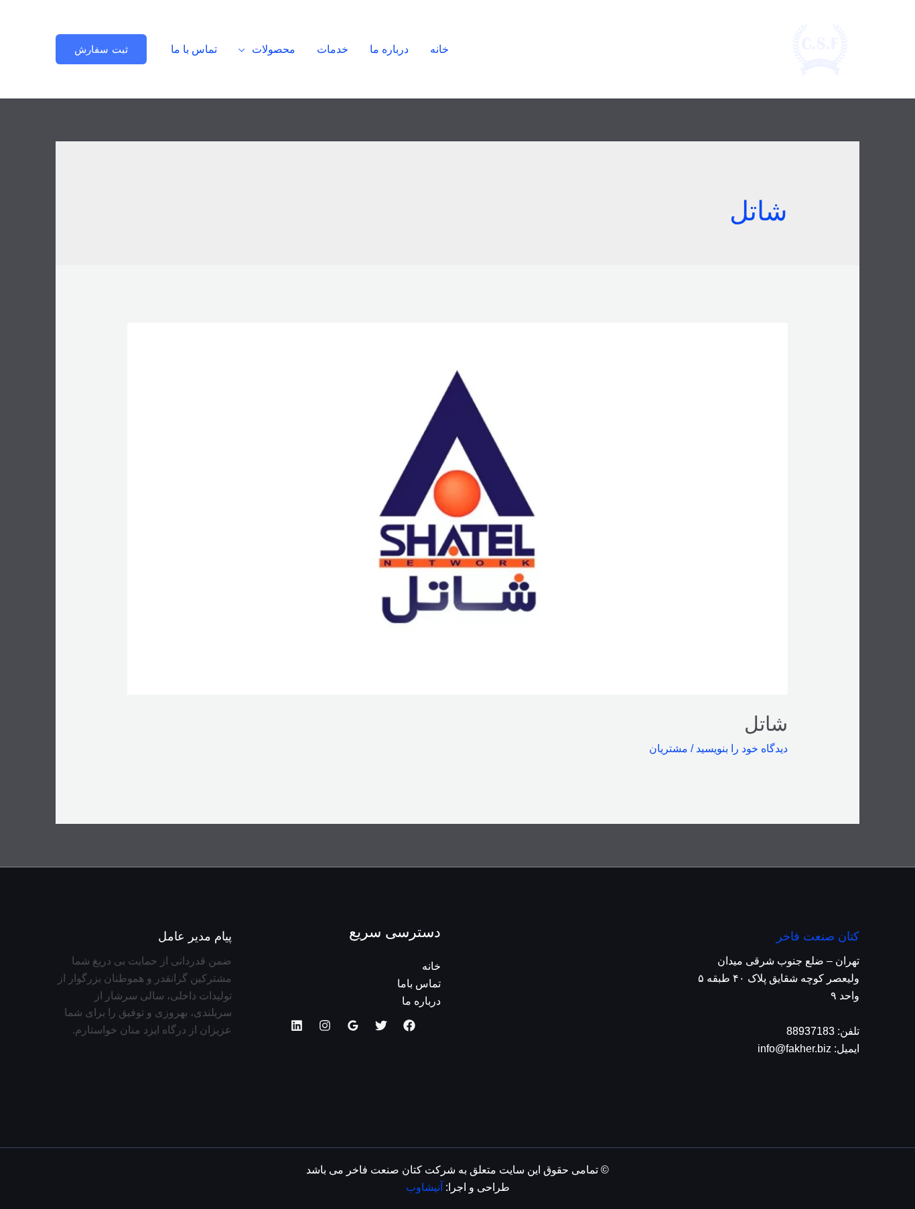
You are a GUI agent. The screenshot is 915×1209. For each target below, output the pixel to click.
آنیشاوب (424, 1187)
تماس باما (419, 983)
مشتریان (668, 748)
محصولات (273, 49)
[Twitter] (381, 1025)
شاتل (766, 724)
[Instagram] (325, 1025)
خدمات (332, 49)
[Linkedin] (297, 1025)
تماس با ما (194, 49)
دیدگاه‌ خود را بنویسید (742, 748)
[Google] (353, 1025)
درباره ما (389, 49)
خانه (439, 49)
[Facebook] (409, 1025)
